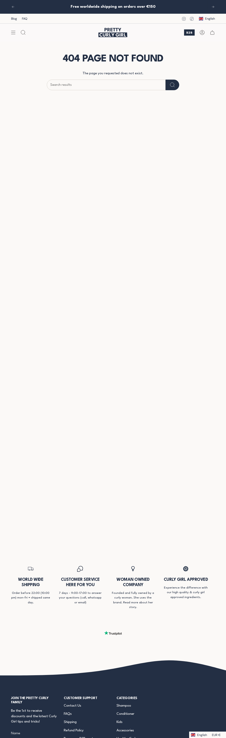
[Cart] (212, 32)
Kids (119, 722)
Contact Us (72, 705)
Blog (14, 19)
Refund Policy (74, 730)
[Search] (172, 85)
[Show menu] (13, 32)
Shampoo (124, 705)
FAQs (68, 714)
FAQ (24, 19)
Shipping (70, 722)
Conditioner (125, 714)
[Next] (213, 7)
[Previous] (13, 7)
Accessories (125, 730)
